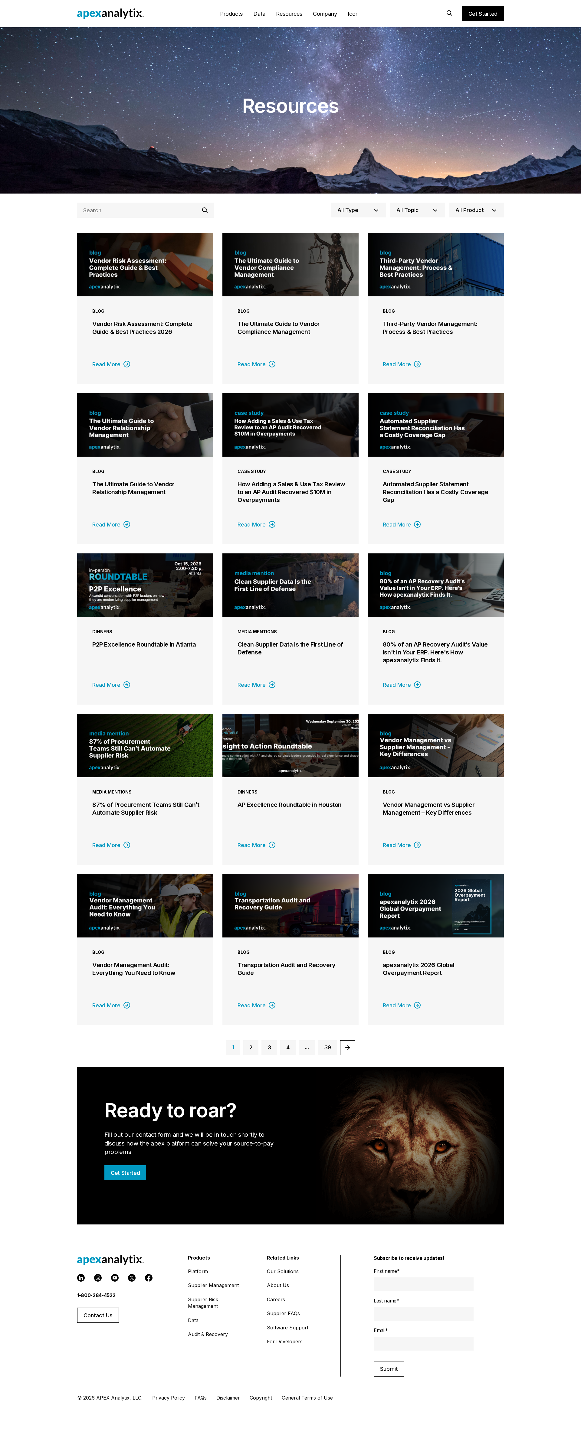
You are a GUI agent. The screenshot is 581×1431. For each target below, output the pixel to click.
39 (327, 1047)
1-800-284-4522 (96, 1295)
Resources (289, 14)
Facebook (149, 1278)
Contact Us (98, 1315)
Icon (353, 14)
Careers (276, 1299)
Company (325, 14)
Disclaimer (228, 1398)
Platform (198, 1271)
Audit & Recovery (208, 1334)
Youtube (115, 1278)
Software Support (287, 1328)
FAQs (201, 1398)
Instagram (98, 1278)
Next (347, 1047)
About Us (278, 1285)
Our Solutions (283, 1271)
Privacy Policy (168, 1398)
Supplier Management (213, 1285)
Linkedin (81, 1278)
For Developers (285, 1341)
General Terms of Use (307, 1398)
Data (259, 14)
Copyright (261, 1398)
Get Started (482, 14)
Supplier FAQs (283, 1313)
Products (231, 14)
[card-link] (145, 308)
